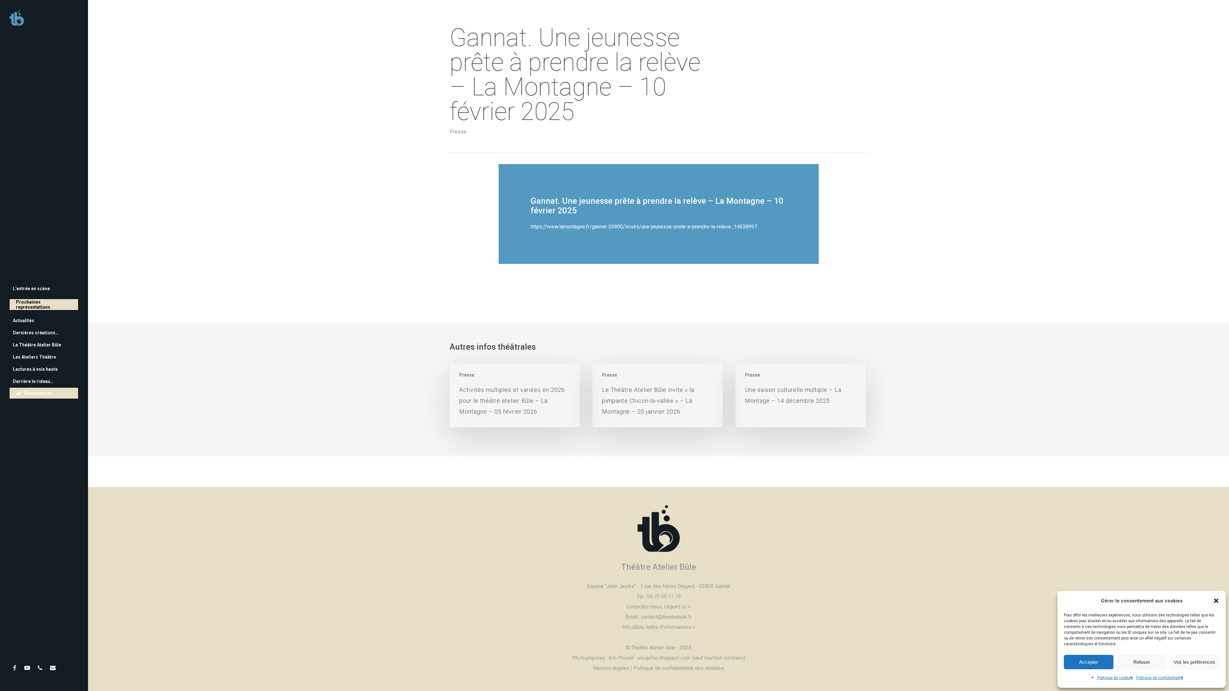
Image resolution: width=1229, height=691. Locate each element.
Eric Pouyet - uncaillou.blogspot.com (649, 658)
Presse (458, 132)
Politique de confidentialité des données (678, 668)
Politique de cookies (1115, 678)
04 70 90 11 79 (664, 596)
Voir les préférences (1194, 662)
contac (648, 617)
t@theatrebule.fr (674, 617)
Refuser (1141, 662)
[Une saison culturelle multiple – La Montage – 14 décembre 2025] (800, 395)
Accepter (1088, 662)
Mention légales (611, 668)
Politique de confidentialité (1159, 678)
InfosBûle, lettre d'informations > (658, 627)
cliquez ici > (677, 607)
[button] (1216, 601)
